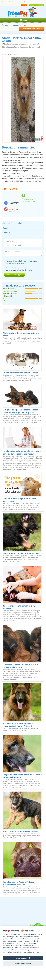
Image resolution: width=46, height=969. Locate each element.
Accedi (24, 5)
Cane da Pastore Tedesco (19, 285)
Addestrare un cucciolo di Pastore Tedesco (22, 553)
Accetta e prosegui (23, 958)
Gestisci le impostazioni (23, 963)
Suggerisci (7, 228)
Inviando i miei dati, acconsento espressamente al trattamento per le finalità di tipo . (22, 269)
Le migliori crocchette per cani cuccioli (20, 373)
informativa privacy (26, 261)
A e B (29, 270)
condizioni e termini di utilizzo (16, 263)
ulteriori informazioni (21, 947)
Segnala (6, 233)
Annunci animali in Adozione (11, 2)
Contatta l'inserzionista (12, 223)
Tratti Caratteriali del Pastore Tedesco (20, 831)
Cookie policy (34, 952)
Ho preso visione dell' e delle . (21, 262)
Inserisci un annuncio (31, 2)
